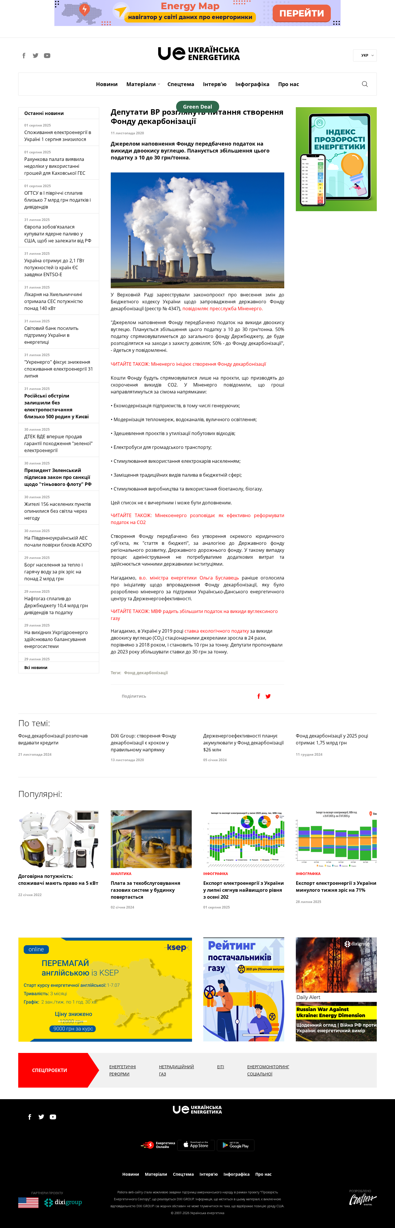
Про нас (288, 84)
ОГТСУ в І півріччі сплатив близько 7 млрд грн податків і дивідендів (57, 200)
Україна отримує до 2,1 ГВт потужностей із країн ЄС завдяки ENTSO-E (54, 267)
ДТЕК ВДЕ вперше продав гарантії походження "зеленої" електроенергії (58, 443)
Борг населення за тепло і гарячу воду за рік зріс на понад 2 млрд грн (53, 572)
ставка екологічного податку (216, 631)
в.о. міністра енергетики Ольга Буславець (189, 578)
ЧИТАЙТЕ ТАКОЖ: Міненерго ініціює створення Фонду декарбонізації (188, 364)
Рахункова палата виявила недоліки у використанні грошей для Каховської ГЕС (54, 166)
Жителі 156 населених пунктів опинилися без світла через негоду (57, 511)
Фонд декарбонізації (146, 672)
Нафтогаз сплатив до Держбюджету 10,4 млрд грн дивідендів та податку (56, 605)
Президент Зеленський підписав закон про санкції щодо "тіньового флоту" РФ (58, 477)
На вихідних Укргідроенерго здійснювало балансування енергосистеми (56, 639)
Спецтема (180, 84)
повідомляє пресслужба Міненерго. (222, 308)
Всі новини (35, 667)
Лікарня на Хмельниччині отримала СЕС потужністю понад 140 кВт (53, 301)
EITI (220, 1066)
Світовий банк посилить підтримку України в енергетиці (51, 335)
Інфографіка (252, 84)
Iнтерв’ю (215, 84)
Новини (107, 84)
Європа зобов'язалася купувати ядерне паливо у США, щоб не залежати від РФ (57, 234)
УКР (364, 55)
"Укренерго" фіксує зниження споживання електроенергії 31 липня (58, 369)
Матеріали (141, 84)
